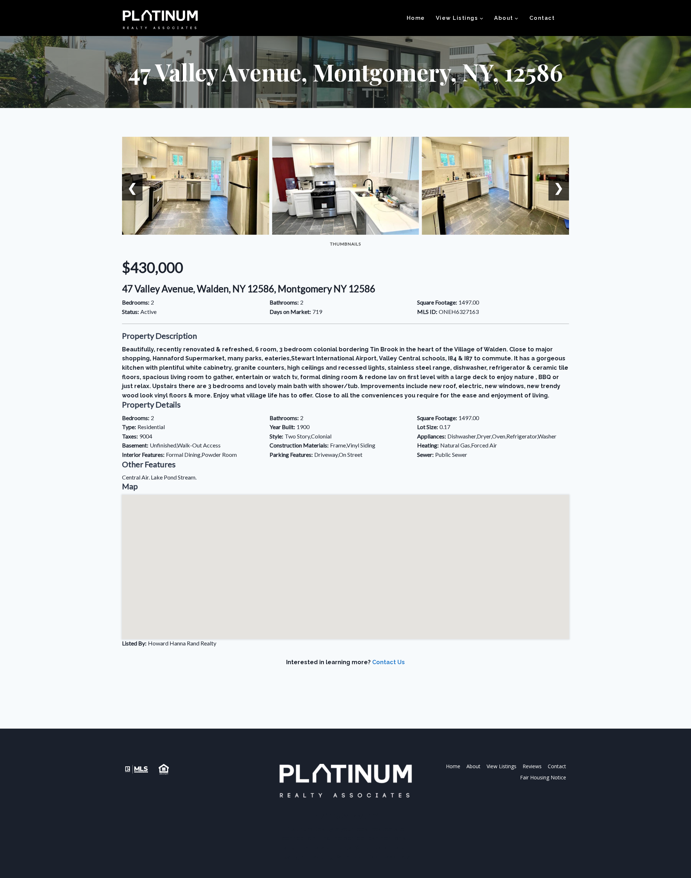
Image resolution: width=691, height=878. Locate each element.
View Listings (501, 766)
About (473, 766)
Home (416, 18)
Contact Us (388, 662)
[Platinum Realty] (160, 20)
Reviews (532, 766)
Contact (542, 18)
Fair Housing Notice (543, 777)
